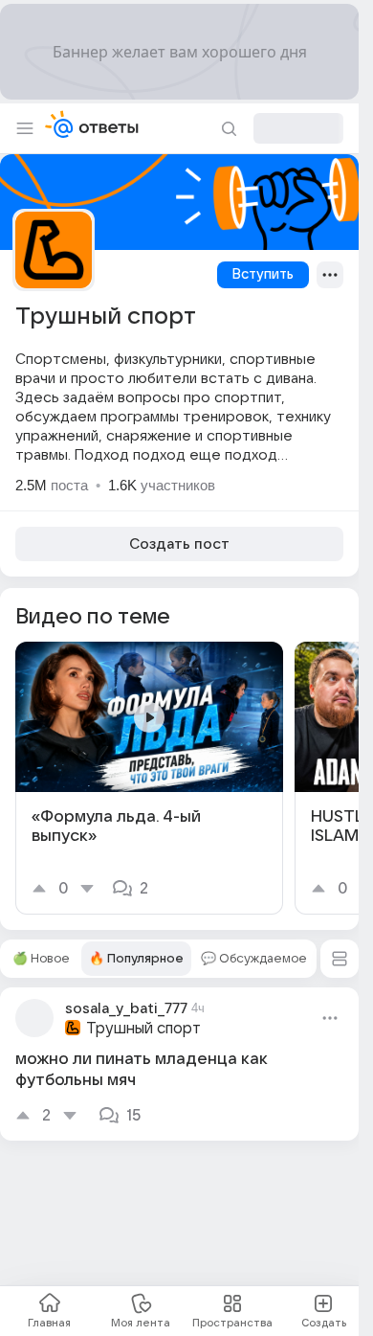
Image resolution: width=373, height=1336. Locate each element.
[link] (149, 778)
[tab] (40, 958)
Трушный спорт (143, 1028)
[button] (339, 959)
